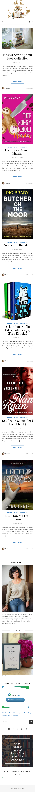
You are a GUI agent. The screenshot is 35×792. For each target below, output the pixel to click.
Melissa (7, 88)
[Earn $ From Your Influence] (17, 697)
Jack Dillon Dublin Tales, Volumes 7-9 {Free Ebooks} (17, 330)
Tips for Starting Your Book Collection (17, 56)
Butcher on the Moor (17, 245)
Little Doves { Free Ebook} (17, 517)
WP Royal (21, 788)
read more (17, 82)
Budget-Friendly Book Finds (17, 147)
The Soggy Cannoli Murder (17, 151)
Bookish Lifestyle (17, 52)
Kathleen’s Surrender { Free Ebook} (17, 422)
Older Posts (8, 556)
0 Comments (29, 88)
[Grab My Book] (17, 654)
